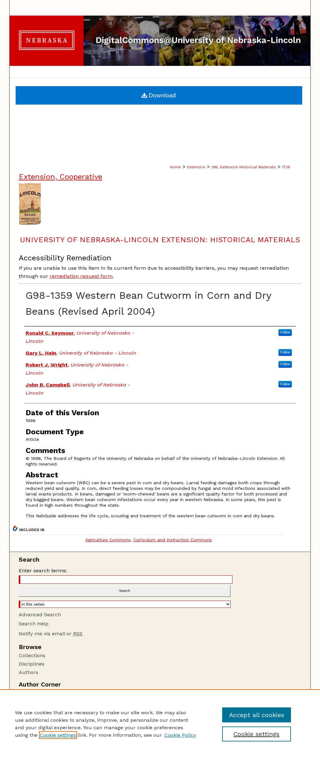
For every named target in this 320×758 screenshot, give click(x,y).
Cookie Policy (180, 735)
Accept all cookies (256, 715)
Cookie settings (58, 735)
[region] (160, 723)
